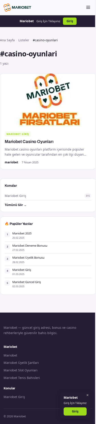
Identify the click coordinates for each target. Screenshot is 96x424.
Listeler (23, 40)
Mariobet (10, 355)
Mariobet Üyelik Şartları (21, 363)
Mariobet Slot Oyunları (21, 370)
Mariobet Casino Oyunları (29, 141)
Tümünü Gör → (16, 205)
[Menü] (88, 7)
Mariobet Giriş (17, 134)
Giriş (70, 21)
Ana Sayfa (7, 40)
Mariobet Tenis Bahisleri (22, 378)
